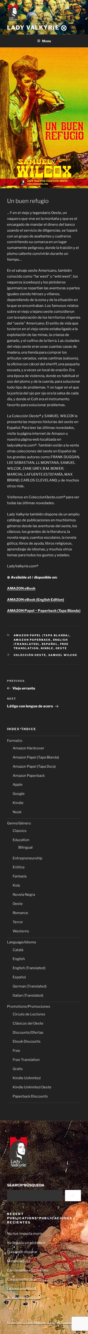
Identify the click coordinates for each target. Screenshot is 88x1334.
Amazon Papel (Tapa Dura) (34, 766)
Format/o (14, 741)
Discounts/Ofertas (28, 1032)
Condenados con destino (27, 1270)
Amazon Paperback (32, 639)
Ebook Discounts (27, 1041)
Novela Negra (24, 894)
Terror (18, 922)
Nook (17, 812)
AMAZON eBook (21, 588)
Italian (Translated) (28, 995)
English (19, 959)
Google (19, 794)
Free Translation (26, 1060)
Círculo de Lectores (29, 1014)
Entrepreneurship (27, 858)
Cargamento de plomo (25, 1279)
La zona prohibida (21, 1288)
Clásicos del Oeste (28, 1023)
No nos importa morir (24, 1233)
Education (21, 840)
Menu (46, 41)
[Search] (73, 1195)
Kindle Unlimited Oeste (32, 1087)
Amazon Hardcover (28, 748)
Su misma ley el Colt (24, 1298)
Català (18, 950)
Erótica (18, 867)
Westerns (21, 931)
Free (16, 1050)
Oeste (61, 648)
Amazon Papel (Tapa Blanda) (41, 635)
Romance (20, 913)
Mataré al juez (18, 1261)
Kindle (47, 648)
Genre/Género (19, 823)
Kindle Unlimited (27, 1078)
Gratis (18, 1069)
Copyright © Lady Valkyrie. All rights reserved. (41, 1323)
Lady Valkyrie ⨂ (37, 27)
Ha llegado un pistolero (26, 1243)
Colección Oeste (30, 655)
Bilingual (25, 847)
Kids (16, 885)
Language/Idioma (21, 942)
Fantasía (20, 876)
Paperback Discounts (30, 1096)
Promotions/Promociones (28, 1006)
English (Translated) (29, 968)
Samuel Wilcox (62, 655)
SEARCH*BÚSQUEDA (25, 1185)
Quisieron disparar (22, 1252)
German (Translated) (29, 986)
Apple (18, 784)
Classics (20, 831)
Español (50, 644)
